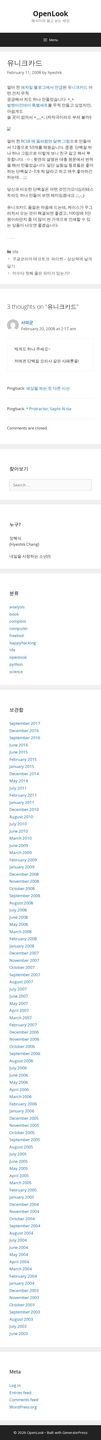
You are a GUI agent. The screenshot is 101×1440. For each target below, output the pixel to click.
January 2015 (21, 766)
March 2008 (20, 931)
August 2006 (21, 1060)
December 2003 (24, 1290)
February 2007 (23, 1024)
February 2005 (23, 1190)
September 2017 (24, 723)
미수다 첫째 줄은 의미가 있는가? (41, 273)
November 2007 (24, 960)
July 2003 (18, 1326)
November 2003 (24, 1297)
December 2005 (24, 1118)
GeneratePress (75, 1432)
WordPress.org (23, 1407)
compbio (17, 621)
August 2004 (21, 1233)
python (16, 664)
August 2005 (21, 1147)
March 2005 (20, 1182)
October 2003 (22, 1305)
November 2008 (24, 881)
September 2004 (24, 1225)
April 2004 (19, 1261)
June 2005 (18, 1161)
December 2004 (24, 1204)
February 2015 (23, 759)
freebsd (16, 635)
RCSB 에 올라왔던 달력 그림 (45, 141)
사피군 (27, 322)
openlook (18, 657)
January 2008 (21, 946)
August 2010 (21, 816)
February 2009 (23, 859)
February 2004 (23, 1276)
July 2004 (18, 1240)
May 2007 (18, 1003)
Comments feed (24, 1399)
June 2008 (18, 917)
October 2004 (22, 1218)
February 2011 (23, 795)
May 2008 (18, 924)
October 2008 (22, 888)
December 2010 (24, 809)
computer (18, 628)
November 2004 (24, 1211)
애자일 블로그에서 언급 (42, 87)
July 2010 (18, 823)
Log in (15, 1385)
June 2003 (18, 1333)
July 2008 (18, 910)
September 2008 (24, 895)
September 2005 (24, 1139)
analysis (17, 607)
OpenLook (50, 13)
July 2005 (18, 1154)
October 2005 (22, 1132)
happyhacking (22, 643)
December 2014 (24, 773)
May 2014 (18, 780)
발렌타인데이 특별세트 (27, 105)
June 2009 (18, 845)
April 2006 (19, 1089)
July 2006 (18, 1068)
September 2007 (24, 974)
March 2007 (20, 1017)
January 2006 (21, 1111)
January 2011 (21, 802)
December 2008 (24, 874)
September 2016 (24, 737)
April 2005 (19, 1175)
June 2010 (18, 831)
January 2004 (21, 1283)
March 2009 (20, 852)
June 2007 (18, 996)
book (14, 614)
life (15, 251)
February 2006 (23, 1104)
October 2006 (22, 1046)
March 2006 (20, 1096)
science (16, 671)
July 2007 (18, 989)
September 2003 (24, 1312)
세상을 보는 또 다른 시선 (48, 388)
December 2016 (24, 730)
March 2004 (20, 1269)
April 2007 (19, 1010)
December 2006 (24, 1032)
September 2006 (24, 1053)
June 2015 (18, 752)
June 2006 (18, 1075)
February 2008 (23, 938)
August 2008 (21, 903)
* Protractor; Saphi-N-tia (48, 408)
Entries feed (20, 1392)
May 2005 (18, 1168)
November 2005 (24, 1125)
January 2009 (21, 867)
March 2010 (20, 838)
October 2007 (22, 967)
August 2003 (21, 1319)
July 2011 (18, 788)
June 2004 (18, 1247)
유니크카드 (78, 87)
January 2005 (21, 1197)
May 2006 (18, 1082)
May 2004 (18, 1254)
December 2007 (24, 953)
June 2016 (18, 745)
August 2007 (21, 981)
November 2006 (24, 1039)
